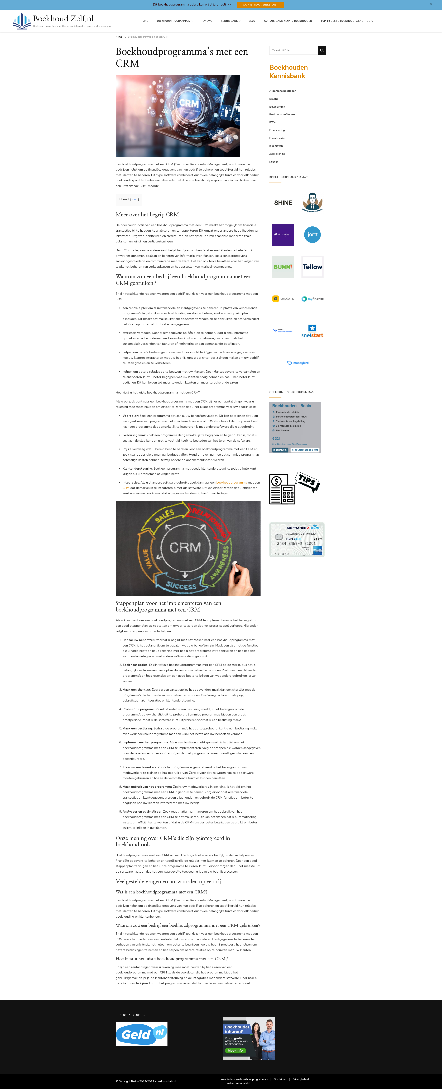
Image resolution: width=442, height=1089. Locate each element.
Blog (252, 21)
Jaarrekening (277, 154)
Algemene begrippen (282, 91)
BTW (272, 122)
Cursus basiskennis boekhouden (288, 21)
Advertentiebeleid (238, 1083)
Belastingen (277, 107)
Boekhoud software (282, 114)
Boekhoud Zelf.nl (63, 19)
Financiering (277, 130)
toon (134, 199)
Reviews (207, 21)
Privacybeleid (300, 1079)
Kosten (273, 162)
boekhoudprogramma (232, 482)
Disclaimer (280, 1079)
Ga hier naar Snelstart (260, 4)
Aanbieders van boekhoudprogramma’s (244, 1079)
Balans (273, 99)
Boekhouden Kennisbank (288, 72)
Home (144, 21)
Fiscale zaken (277, 138)
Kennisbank (229, 21)
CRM (126, 488)
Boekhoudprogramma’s (173, 21)
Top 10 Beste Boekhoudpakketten (345, 21)
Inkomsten (276, 146)
